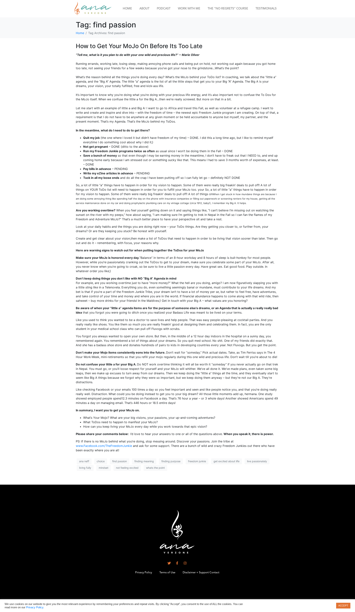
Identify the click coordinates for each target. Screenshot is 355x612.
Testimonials (266, 8)
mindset (103, 467)
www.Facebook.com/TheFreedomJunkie (104, 446)
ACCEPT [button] (343, 605)
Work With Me (189, 8)
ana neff (84, 461)
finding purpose (170, 461)
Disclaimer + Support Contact (201, 572)
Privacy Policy (143, 572)
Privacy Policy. (35, 607)
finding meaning (144, 461)
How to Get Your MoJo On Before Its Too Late (139, 46)
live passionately (257, 461)
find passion (119, 461)
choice (101, 461)
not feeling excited (127, 467)
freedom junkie (197, 461)
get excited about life (226, 461)
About (144, 8)
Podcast (163, 8)
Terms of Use (167, 572)
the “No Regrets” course (228, 8)
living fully (85, 467)
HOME (127, 8)
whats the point (155, 467)
